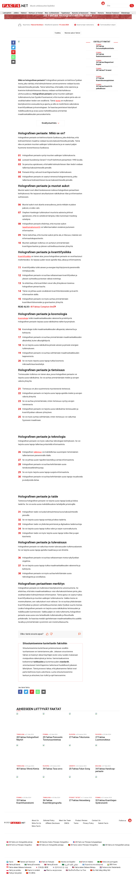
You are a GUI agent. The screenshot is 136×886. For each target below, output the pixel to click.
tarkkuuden (38, 662)
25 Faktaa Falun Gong (79, 768)
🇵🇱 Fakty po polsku (13, 870)
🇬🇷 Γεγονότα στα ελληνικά (92, 865)
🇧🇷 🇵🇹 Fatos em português (107, 862)
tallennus (38, 452)
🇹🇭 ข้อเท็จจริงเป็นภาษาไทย (76, 870)
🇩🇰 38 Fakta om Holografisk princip (19, 842)
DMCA (66, 823)
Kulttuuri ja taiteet (36, 13)
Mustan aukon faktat (72, 33)
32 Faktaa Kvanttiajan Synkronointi (105, 801)
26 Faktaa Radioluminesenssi (103, 55)
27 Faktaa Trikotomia (79, 737)
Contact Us (96, 820)
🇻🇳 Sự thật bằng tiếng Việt (100, 870)
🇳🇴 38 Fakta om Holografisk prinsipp (50, 845)
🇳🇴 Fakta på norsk (51, 865)
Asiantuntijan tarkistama (85, 25)
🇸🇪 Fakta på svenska (32, 865)
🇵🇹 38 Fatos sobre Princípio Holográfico (83, 845)
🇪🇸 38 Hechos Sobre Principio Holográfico (53, 842)
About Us (35, 820)
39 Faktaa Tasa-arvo (52, 768)
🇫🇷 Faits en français (46, 862)
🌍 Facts (9, 862)
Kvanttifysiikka (24, 256)
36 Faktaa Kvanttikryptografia (52, 801)
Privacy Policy (88, 823)
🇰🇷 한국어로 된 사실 (60, 867)
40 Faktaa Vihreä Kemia (27, 768)
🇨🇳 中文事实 (30, 873)
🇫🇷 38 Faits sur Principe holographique (87, 842)
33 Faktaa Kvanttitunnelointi (25, 801)
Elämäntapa (125, 13)
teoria (57, 101)
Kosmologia (23, 318)
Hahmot (24, 13)
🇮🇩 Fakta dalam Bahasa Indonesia (18, 867)
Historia (101, 13)
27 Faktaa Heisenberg (79, 800)
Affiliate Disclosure (53, 823)
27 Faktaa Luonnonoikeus (102, 738)
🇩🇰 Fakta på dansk (13, 865)
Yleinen (93, 13)
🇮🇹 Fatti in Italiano (86, 862)
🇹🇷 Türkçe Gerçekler (14, 873)
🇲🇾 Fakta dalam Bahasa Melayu (83, 867)
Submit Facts (103, 823)
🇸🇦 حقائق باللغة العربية (70, 865)
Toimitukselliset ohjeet (108, 25)
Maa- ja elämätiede (52, 13)
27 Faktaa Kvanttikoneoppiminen (105, 79)
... (132, 13)
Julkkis (16, 13)
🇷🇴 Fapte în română (32, 870)
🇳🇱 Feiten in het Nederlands (110, 867)
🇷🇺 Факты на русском (53, 870)
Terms (76, 823)
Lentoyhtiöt (7, 13)
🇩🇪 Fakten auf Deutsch (26, 862)
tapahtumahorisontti (31, 227)
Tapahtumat (65, 13)
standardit (64, 662)
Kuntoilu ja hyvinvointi (80, 13)
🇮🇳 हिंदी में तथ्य (112, 865)
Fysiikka (58, 33)
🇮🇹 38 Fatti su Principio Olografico (19, 845)
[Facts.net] (15, 5)
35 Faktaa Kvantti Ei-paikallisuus (104, 87)
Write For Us (36, 823)
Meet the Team (65, 820)
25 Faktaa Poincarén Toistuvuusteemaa (52, 738)
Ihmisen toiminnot (112, 13)
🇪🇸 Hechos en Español (66, 862)
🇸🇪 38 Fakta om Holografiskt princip (116, 845)
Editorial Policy (48, 820)
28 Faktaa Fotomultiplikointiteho (105, 47)
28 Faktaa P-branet (103, 70)
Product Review (81, 820)
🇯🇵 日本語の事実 (42, 867)
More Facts (36, 826)
